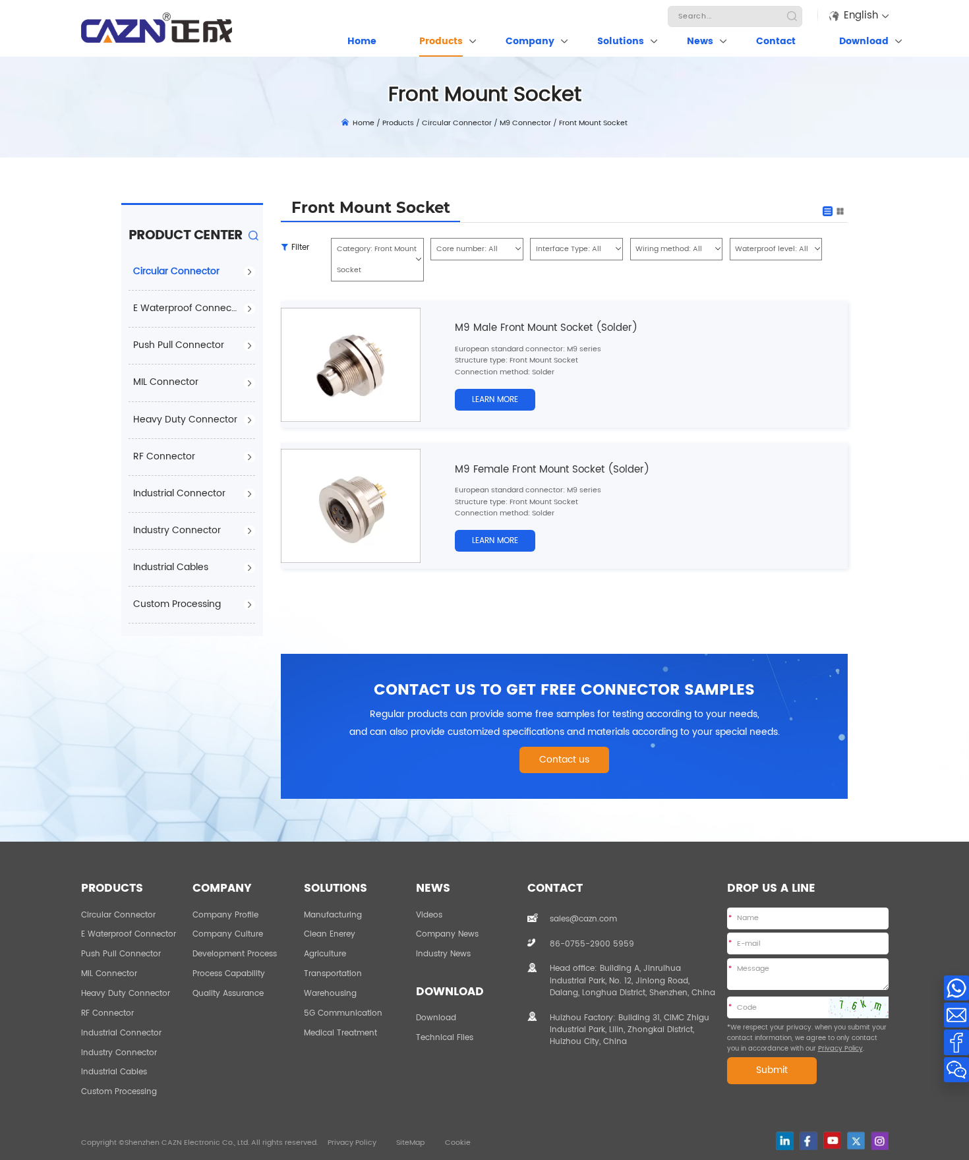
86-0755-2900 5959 (592, 943)
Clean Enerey (329, 934)
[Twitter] (856, 1140)
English (861, 15)
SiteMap (410, 1143)
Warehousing (330, 993)
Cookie (458, 1143)
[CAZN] (157, 27)
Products (441, 41)
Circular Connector (457, 123)
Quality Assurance (228, 993)
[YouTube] (832, 1140)
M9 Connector (525, 123)
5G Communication (343, 1013)
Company (530, 41)
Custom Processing (177, 604)
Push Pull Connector (178, 345)
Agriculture (325, 953)
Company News (447, 934)
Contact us (564, 760)
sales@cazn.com (583, 918)
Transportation (333, 973)
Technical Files (444, 1037)
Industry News (443, 953)
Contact (776, 41)
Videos (429, 914)
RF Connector (164, 457)
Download (864, 41)
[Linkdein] (785, 1141)
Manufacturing (333, 914)
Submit (772, 1070)
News (700, 41)
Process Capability (228, 973)
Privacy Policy (840, 1048)
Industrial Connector (179, 493)
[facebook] (808, 1141)
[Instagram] (880, 1141)
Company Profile (225, 914)
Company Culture (227, 934)
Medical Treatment (340, 1032)
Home (361, 41)
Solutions (620, 41)
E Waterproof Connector (188, 308)
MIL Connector (165, 382)
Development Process (234, 953)
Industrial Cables (170, 567)
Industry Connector (177, 530)
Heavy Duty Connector (185, 420)
